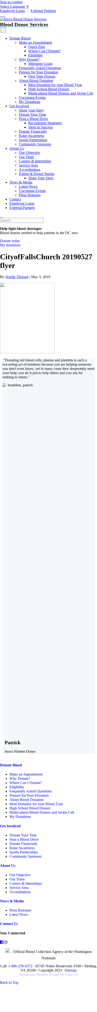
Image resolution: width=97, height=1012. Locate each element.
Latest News (28, 186)
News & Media (20, 182)
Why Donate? (29, 59)
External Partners (43, 11)
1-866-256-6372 (19, 966)
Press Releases (29, 195)
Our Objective (29, 153)
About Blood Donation (36, 81)
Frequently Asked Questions (40, 68)
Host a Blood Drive (33, 119)
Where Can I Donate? (44, 51)
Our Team (26, 157)
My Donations (29, 102)
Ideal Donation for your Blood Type (55, 85)
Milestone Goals (40, 64)
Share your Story (31, 110)
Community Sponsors (35, 144)
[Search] (1, 216)
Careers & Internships (35, 161)
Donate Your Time (32, 114)
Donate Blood (19, 38)
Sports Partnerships (33, 140)
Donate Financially (33, 131)
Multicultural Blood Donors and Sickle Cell (60, 93)
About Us (16, 148)
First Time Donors (41, 76)
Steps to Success (40, 127)
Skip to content (11, 2)
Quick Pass (36, 47)
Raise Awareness (31, 136)
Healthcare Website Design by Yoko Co (48, 974)
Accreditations (29, 170)
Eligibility (35, 55)
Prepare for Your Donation (38, 72)
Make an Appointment (35, 42)
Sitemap (71, 970)
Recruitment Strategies (45, 123)
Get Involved (19, 106)
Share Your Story (41, 178)
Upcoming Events (32, 98)
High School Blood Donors (48, 89)
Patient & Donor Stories (36, 174)
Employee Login (12, 11)
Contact (15, 199)
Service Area (28, 165)
